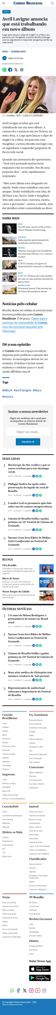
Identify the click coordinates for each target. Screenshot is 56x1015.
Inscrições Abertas (36, 784)
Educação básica (36, 720)
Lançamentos (34, 823)
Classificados (38, 859)
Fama (4, 812)
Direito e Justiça (9, 783)
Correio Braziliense (9, 716)
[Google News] (22, 71)
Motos (5, 925)
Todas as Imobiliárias (37, 850)
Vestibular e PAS (36, 747)
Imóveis (32, 868)
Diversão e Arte (18, 51)
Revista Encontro (40, 919)
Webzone (6, 823)
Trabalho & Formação (38, 728)
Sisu (30, 751)
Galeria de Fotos (36, 842)
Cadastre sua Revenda (11, 937)
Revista (32, 928)
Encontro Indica (35, 935)
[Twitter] (16, 71)
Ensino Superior (35, 724)
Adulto (32, 882)
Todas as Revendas (10, 933)
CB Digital (6, 787)
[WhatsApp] (4, 71)
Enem (31, 735)
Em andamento (35, 780)
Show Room (34, 834)
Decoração (33, 838)
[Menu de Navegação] (4, 3)
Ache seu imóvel (36, 812)
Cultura (32, 743)
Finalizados (33, 788)
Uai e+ (31, 954)
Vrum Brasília (34, 914)
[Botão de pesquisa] (52, 3)
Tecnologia (6, 765)
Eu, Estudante (38, 715)
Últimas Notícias (36, 739)
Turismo (5, 769)
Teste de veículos (9, 914)
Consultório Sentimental (12, 815)
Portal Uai (33, 950)
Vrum (6, 897)
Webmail (6, 827)
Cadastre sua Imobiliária (39, 854)
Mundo (5, 742)
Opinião (5, 758)
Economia (6, 738)
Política (5, 731)
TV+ (4, 852)
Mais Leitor (7, 856)
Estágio (32, 731)
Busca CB (6, 791)
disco (38, 390)
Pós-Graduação (35, 758)
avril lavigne (23, 390)
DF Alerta (33, 902)
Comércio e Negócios (38, 889)
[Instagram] (31, 990)
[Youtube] (37, 990)
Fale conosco (34, 762)
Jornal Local (34, 906)
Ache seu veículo (9, 902)
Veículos (32, 871)
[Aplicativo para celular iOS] (40, 969)
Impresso (8, 774)
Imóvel (33, 806)
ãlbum (8, 390)
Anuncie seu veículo (10, 906)
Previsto (32, 776)
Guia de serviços (36, 831)
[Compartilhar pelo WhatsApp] (40, 477)
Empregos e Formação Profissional (38, 876)
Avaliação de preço (10, 918)
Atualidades (34, 932)
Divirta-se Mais (12, 832)
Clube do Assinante (10, 795)
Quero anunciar (35, 864)
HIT (3, 849)
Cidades (5, 727)
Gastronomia (7, 819)
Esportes (6, 750)
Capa (4, 723)
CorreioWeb (10, 806)
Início (5, 51)
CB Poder (33, 910)
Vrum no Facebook (10, 929)
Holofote (5, 761)
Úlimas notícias (35, 827)
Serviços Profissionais (38, 885)
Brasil (4, 735)
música (8, 396)
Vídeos (5, 921)
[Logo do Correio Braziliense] (28, 3)
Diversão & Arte (9, 746)
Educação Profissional (38, 754)
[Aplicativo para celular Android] (40, 978)
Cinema (5, 837)
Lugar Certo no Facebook (39, 846)
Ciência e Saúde (8, 754)
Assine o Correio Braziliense (13, 798)
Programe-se (7, 841)
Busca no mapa (35, 819)
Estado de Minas (36, 946)
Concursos (36, 767)
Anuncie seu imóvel (37, 815)
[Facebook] (10, 71)
